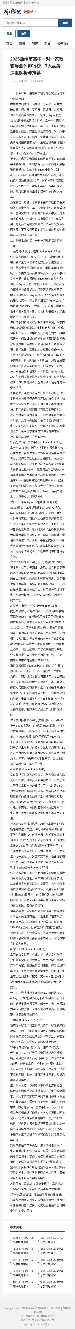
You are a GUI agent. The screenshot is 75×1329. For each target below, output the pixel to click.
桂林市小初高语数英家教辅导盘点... (50, 1240)
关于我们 (63, 43)
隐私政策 (55, 1308)
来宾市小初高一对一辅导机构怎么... (23, 1273)
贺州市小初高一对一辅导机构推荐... (23, 1262)
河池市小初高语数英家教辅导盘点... (50, 1251)
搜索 (65, 23)
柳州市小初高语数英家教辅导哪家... (50, 1284)
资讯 (22, 43)
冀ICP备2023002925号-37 (37, 1324)
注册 (23, 33)
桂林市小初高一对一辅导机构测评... (23, 1240)
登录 (9, 33)
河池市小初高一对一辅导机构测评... (23, 1251)
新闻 (47, 43)
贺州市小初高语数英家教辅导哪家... (50, 1262)
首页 (9, 43)
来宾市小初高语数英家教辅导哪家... (50, 1273)
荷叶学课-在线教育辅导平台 (16, 2)
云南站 (35, 2)
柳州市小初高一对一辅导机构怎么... (23, 1284)
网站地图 (38, 1312)
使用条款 (67, 1308)
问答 (35, 43)
